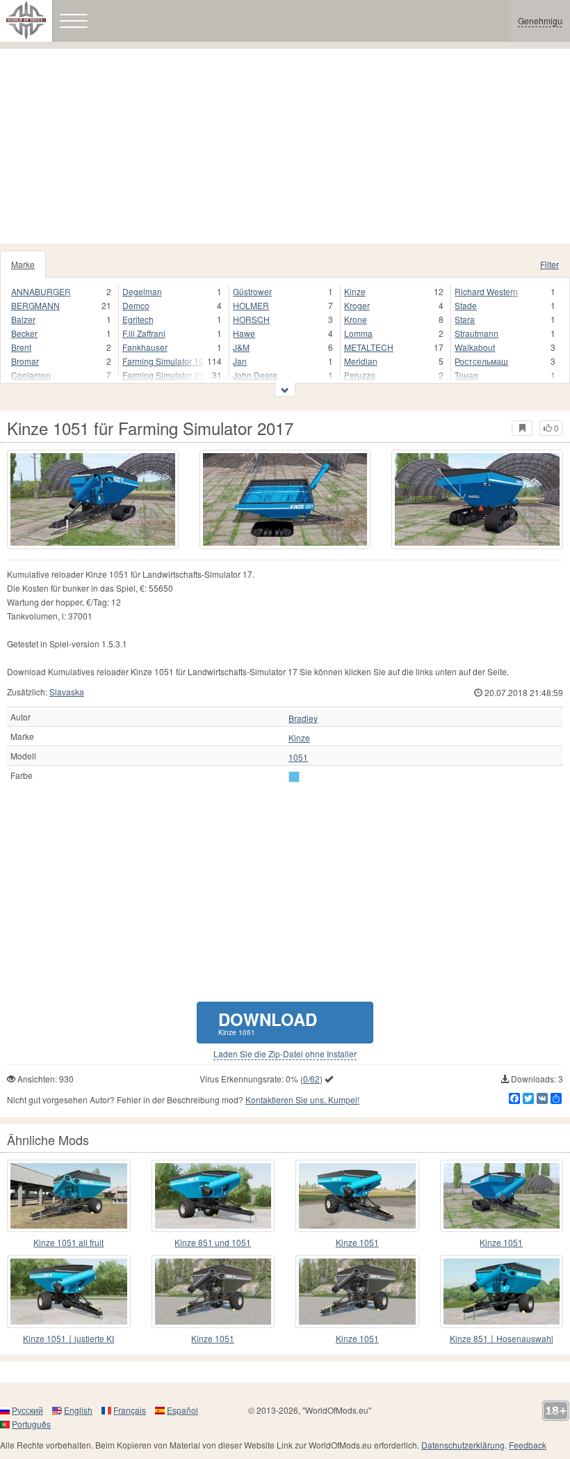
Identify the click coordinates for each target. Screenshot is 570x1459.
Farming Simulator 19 (163, 361)
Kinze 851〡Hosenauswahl (501, 1338)
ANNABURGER (41, 291)
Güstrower (252, 291)
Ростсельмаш (481, 361)
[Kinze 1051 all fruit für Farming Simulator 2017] (69, 1196)
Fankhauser (145, 347)
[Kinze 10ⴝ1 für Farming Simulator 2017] (357, 1196)
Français (129, 1410)
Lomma (358, 333)
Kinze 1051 (357, 1242)
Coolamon (31, 375)
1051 (298, 757)
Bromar (25, 361)
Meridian (360, 361)
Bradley (303, 718)
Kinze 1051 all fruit (68, 1242)
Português (31, 1424)
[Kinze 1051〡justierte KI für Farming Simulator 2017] (69, 1291)
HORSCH (251, 319)
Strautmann (476, 333)
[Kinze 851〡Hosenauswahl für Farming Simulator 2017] (502, 1291)
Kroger (357, 305)
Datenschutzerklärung (463, 1445)
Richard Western (486, 291)
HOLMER (251, 305)
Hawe (244, 333)
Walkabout (475, 347)
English (78, 1410)
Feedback (527, 1445)
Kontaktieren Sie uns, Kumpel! (302, 1099)
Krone (355, 319)
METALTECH (368, 347)
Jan (240, 361)
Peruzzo (359, 375)
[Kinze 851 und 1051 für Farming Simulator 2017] (213, 1196)
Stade (466, 305)
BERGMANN (35, 305)
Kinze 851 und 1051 (212, 1242)
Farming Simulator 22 (163, 375)
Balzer (23, 319)
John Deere (255, 375)
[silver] (294, 776)
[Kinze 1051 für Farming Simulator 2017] (93, 499)
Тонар (466, 375)
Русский (27, 1410)
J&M (241, 347)
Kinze (355, 291)
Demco (135, 305)
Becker (24, 333)
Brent (21, 347)
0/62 (311, 1079)
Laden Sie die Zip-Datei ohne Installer (285, 1053)
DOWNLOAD (267, 1022)
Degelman (142, 291)
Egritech (138, 319)
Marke (23, 264)
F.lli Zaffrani (143, 333)
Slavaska (66, 691)
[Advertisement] (285, 146)
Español (182, 1410)
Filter (549, 264)
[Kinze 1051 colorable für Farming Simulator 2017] (213, 1291)
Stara (465, 319)
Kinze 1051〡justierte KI (68, 1338)
